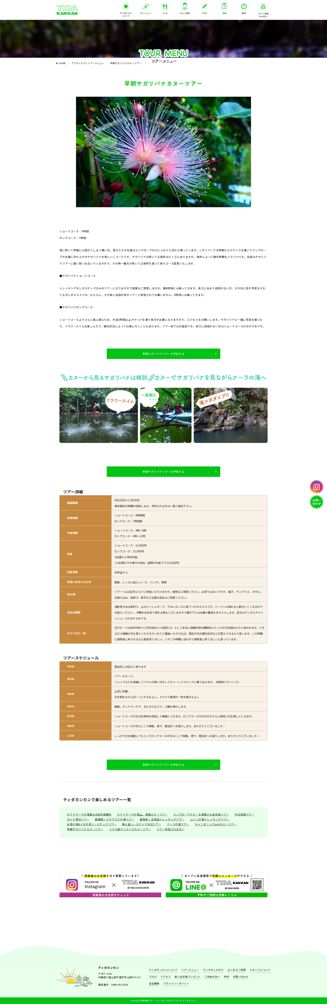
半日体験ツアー (244, 814)
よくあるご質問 (244, 7)
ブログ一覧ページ (205, 7)
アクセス (165, 976)
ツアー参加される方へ (263, 7)
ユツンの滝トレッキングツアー (209, 819)
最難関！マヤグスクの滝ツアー (114, 819)
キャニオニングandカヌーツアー (215, 824)
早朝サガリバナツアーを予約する (163, 354)
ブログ (153, 976)
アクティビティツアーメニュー (146, 7)
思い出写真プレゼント (187, 976)
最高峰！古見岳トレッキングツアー (162, 819)
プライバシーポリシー (176, 983)
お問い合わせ (241, 976)
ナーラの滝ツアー (178, 824)
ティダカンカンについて (126, 7)
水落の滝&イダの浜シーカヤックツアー (91, 824)
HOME (62, 63)
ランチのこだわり (165, 7)
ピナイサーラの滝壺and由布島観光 (89, 814)
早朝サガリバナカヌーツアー (125, 63)
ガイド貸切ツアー (78, 819)
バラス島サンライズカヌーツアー (130, 829)
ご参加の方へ (212, 976)
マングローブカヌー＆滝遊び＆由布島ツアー (201, 814)
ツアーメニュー (190, 970)
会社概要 (154, 983)
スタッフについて (185, 7)
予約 (224, 7)
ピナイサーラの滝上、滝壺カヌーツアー (142, 814)
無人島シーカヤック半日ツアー (141, 824)
